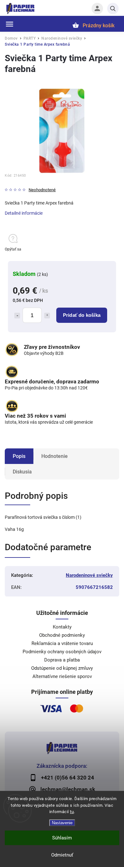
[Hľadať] (113, 8)
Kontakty (62, 627)
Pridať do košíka (81, 315)
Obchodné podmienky (62, 635)
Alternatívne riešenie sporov (62, 676)
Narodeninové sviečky (89, 575)
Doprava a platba (62, 660)
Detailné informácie (24, 213)
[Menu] (9, 24)
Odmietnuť (62, 855)
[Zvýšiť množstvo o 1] (47, 315)
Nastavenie (62, 822)
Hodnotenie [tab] (54, 456)
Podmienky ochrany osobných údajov (62, 652)
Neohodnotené (42, 190)
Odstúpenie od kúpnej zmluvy (62, 668)
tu (72, 811)
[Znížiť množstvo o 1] (17, 315)
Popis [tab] (19, 456)
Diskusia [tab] (22, 472)
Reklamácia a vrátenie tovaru (62, 643)
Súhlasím (62, 838)
